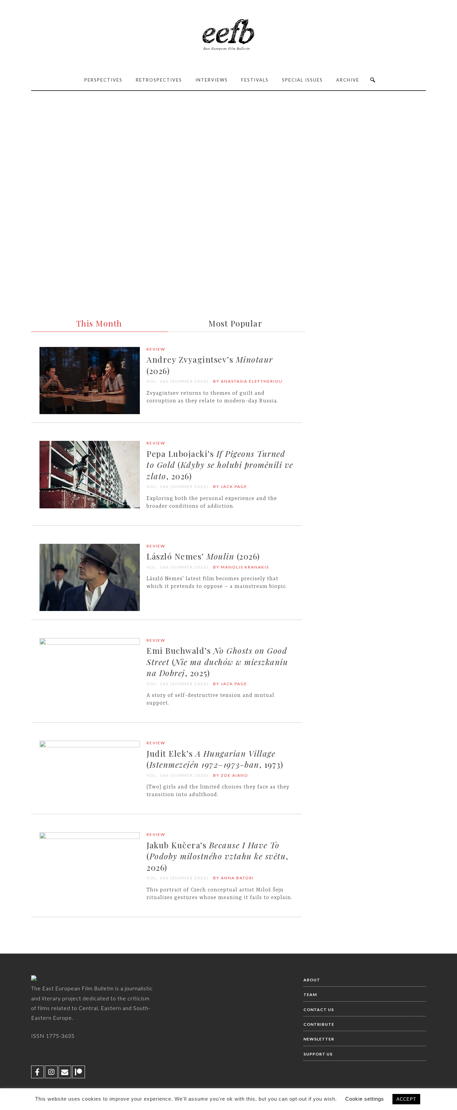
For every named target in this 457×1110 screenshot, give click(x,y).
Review (156, 349)
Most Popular (235, 323)
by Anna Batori (233, 877)
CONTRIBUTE (318, 1024)
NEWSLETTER (318, 1038)
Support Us (318, 1054)
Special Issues (302, 80)
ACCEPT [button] (406, 1099)
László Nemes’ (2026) (203, 556)
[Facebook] (37, 1072)
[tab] (98, 321)
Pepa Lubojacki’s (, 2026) (220, 464)
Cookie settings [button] (364, 1099)
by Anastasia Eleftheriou (248, 381)
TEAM (310, 994)
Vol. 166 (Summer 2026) (177, 381)
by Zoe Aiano (230, 775)
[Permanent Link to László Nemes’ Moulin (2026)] (89, 609)
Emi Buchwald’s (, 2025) (217, 661)
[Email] (65, 1072)
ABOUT (311, 979)
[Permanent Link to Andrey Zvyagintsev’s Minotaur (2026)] (89, 412)
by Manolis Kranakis (241, 567)
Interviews (211, 80)
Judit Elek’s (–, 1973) (215, 759)
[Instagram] (51, 1072)
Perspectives (103, 80)
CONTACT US (318, 1009)
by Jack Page (230, 486)
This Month (99, 323)
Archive (347, 80)
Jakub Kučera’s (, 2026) (217, 856)
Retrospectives (159, 80)
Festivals (255, 80)
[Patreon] (78, 1072)
